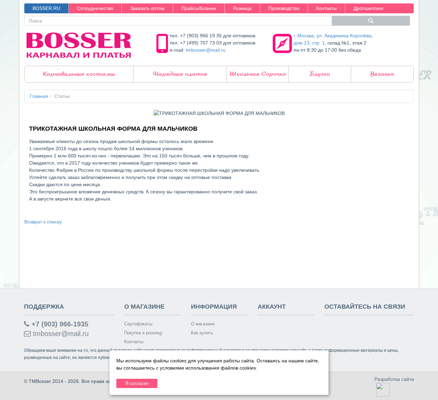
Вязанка (382, 74)
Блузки (319, 74)
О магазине (203, 323)
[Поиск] (371, 21)
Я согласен (137, 383)
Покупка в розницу (143, 332)
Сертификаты (138, 323)
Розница (242, 8)
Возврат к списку (43, 221)
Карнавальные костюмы (79, 74)
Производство (283, 8)
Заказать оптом (147, 8)
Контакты (326, 8)
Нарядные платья (180, 74)
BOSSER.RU (46, 8)
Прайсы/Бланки (198, 8)
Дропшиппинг (368, 8)
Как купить (202, 332)
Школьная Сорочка (257, 74)
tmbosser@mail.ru (206, 50)
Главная (39, 96)
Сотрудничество (95, 8)
